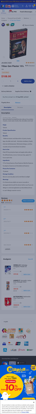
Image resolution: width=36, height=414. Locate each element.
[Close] (34, 402)
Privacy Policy (25, 412)
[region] (18, 407)
